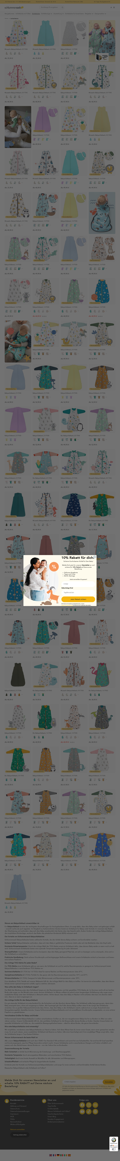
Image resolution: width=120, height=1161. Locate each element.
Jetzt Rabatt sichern (78, 599)
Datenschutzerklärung (66, 605)
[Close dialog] (94, 557)
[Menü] (117, 1138)
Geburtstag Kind (67, 588)
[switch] (114, 1149)
